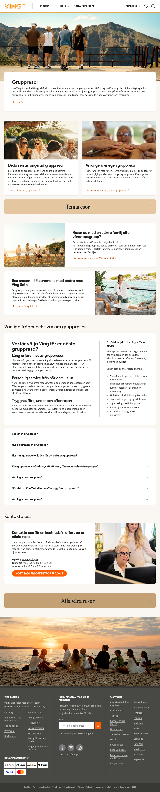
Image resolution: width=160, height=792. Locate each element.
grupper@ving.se (29, 559)
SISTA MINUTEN (84, 6)
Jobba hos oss (12, 725)
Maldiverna (139, 749)
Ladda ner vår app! (68, 754)
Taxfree (114, 715)
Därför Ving (10, 736)
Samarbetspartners (120, 734)
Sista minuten (141, 702)
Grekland (138, 738)
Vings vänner (117, 763)
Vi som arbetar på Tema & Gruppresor (31, 566)
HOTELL (61, 6)
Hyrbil (113, 739)
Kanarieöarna (141, 733)
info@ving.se (112, 787)
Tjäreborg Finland (85, 787)
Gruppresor (116, 728)
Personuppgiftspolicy (41, 787)
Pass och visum (36, 727)
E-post (62, 719)
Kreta (136, 728)
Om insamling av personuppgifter (76, 733)
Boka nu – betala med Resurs (119, 756)
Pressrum (9, 730)
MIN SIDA (132, 6)
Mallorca (138, 723)
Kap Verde (139, 759)
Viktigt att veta (35, 717)
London (138, 717)
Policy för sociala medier (37, 740)
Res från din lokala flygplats (120, 704)
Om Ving (8, 712)
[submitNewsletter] (98, 725)
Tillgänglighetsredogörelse (38, 748)
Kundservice (34, 712)
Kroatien (138, 754)
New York (138, 743)
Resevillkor (34, 722)
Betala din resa (118, 749)
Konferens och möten (117, 722)
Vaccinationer (35, 733)
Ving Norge (56, 787)
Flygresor (138, 712)
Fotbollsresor (117, 744)
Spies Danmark (69, 787)
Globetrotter (99, 787)
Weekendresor (141, 707)
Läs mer (16, 102)
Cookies (27, 787)
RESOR (44, 6)
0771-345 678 (28, 562)
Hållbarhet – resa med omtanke (13, 719)
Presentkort (116, 710)
